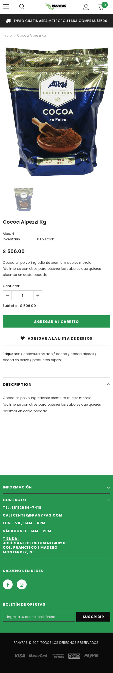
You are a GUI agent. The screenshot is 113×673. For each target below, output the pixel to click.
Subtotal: (10, 305)
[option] (56, 110)
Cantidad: (11, 286)
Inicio (7, 35)
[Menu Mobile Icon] (6, 7)
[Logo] (56, 6)
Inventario (11, 239)
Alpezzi (8, 233)
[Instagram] (22, 584)
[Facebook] (8, 584)
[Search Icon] (22, 7)
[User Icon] (86, 7)
